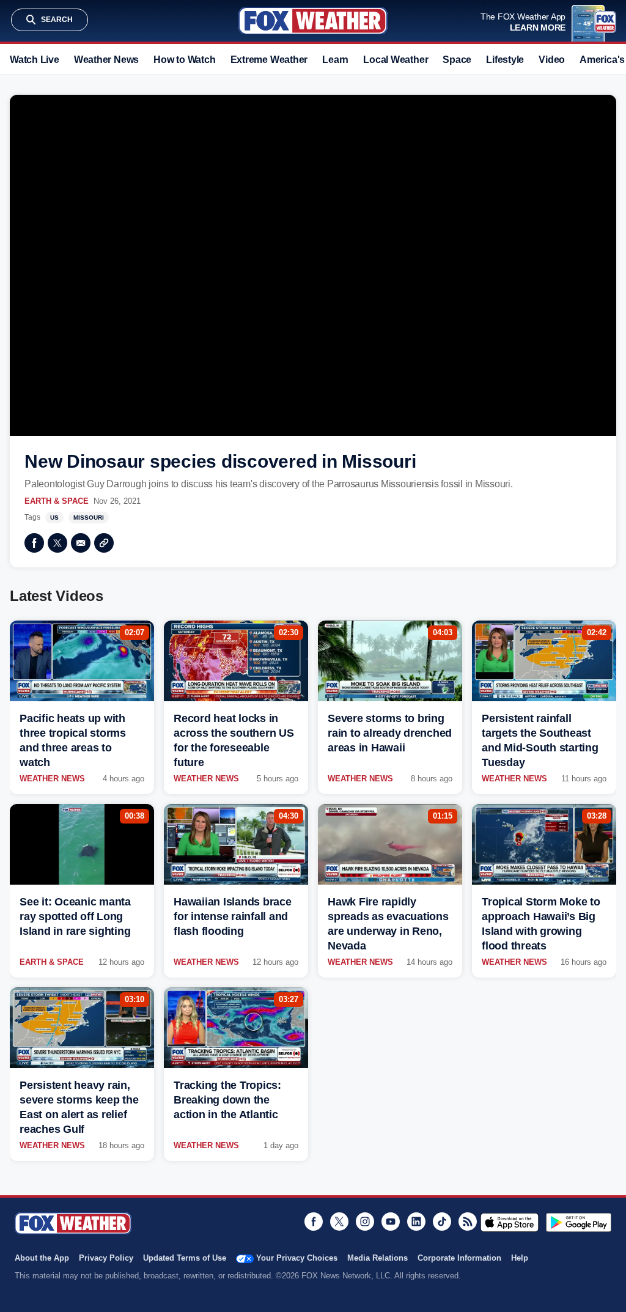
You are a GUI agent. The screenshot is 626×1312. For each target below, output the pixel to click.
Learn (335, 59)
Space (457, 59)
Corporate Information (459, 1257)
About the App (42, 1257)
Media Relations (377, 1257)
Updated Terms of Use (184, 1257)
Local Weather (395, 59)
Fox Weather (313, 20)
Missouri (88, 517)
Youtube (390, 1221)
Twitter (57, 543)
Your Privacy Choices (296, 1257)
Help (519, 1257)
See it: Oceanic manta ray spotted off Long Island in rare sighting (75, 916)
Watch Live (34, 59)
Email (80, 543)
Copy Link (104, 543)
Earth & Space (56, 501)
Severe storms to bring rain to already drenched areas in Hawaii (390, 733)
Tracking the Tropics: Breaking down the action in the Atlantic (227, 1100)
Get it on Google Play (578, 1222)
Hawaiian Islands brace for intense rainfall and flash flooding (233, 916)
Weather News (106, 59)
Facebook (34, 543)
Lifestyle (505, 59)
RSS (467, 1221)
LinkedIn (416, 1221)
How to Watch (184, 59)
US (54, 517)
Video (552, 59)
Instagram (365, 1221)
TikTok (442, 1221)
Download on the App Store (510, 1222)
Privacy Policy (106, 1257)
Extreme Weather (269, 59)
